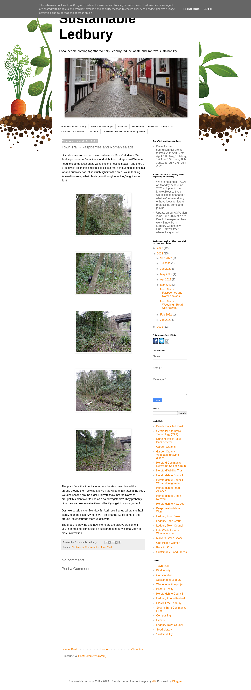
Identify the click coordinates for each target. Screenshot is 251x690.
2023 (160, 248)
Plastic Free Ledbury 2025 (160, 127)
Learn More (191, 9)
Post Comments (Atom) (92, 656)
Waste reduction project (170, 584)
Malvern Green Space (169, 538)
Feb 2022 (166, 314)
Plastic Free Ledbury (168, 603)
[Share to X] (112, 542)
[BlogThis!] (109, 542)
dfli (154, 681)
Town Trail (122, 127)
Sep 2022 (166, 258)
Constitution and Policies (72, 131)
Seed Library (138, 127)
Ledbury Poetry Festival (170, 598)
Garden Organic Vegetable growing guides (167, 454)
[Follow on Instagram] (167, 342)
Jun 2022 (166, 268)
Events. (160, 620)
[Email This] (106, 542)
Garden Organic (166, 446)
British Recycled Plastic (170, 426)
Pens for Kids (164, 547)
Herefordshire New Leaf (170, 503)
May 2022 (166, 274)
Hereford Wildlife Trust (169, 470)
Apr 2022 (166, 279)
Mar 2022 (166, 284)
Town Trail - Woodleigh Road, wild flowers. (171, 304)
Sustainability (164, 634)
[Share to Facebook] (116, 542)
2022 (160, 253)
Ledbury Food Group (168, 521)
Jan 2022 (166, 319)
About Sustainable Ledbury (73, 127)
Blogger (177, 681)
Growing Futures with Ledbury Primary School (124, 131)
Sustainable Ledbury (168, 579)
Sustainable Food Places (171, 552)
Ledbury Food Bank (168, 516)
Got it (208, 9)
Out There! (93, 131)
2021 (160, 326)
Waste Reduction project (102, 127)
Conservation (92, 547)
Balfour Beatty (164, 589)
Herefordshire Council (169, 475)
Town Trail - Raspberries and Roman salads (171, 292)
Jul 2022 (165, 263)
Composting (163, 615)
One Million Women (168, 542)
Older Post (137, 649)
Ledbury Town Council (169, 525)
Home (104, 649)
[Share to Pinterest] (119, 542)
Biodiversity (78, 547)
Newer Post (69, 649)
